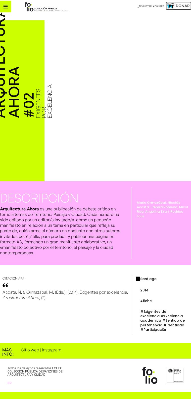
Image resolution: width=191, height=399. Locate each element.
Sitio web (30, 349)
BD (9, 383)
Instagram (51, 349)
